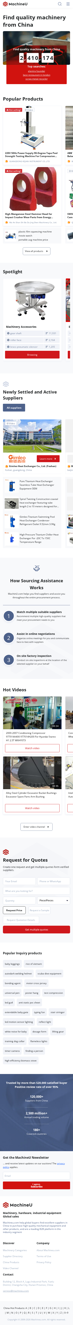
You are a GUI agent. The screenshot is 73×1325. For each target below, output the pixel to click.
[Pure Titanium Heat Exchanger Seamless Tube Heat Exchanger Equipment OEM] (12, 486)
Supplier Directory (13, 1256)
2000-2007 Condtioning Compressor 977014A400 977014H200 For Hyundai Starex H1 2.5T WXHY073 (31, 736)
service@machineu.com (16, 1291)
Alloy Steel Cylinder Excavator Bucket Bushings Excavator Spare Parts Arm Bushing (31, 794)
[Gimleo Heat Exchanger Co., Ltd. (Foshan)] (17, 459)
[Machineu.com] (15, 4)
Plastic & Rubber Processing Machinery (11, 236)
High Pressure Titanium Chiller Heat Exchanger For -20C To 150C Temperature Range (39, 538)
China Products (11, 1262)
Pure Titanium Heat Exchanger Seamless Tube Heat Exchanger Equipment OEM (37, 485)
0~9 (66, 1312)
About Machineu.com (48, 1250)
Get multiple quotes (36, 929)
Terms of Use (44, 1256)
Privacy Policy (44, 1262)
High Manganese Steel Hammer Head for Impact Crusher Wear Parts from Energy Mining (28, 216)
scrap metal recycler (37, 78)
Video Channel (10, 1268)
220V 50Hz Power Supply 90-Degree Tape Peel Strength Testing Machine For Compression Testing (31, 155)
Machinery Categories (15, 1250)
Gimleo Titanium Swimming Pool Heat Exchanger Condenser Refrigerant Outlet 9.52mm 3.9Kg (37, 520)
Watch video (32, 748)
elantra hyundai (36, 71)
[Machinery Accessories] (32, 300)
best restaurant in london (36, 75)
